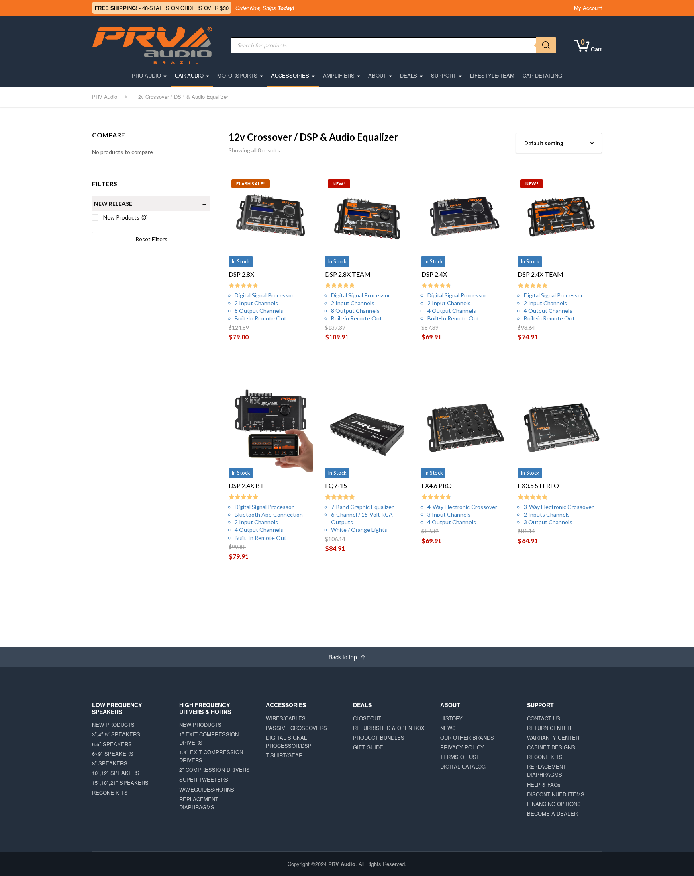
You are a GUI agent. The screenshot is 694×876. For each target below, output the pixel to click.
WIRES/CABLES (286, 718)
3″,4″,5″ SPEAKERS (116, 734)
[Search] (546, 45)
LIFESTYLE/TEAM (492, 75)
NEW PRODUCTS (113, 724)
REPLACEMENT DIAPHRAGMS (198, 803)
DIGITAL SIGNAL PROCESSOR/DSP (289, 741)
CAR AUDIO (189, 75)
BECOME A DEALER (552, 813)
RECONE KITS (110, 792)
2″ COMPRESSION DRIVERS (214, 769)
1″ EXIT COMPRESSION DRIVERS (209, 738)
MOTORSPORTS (237, 75)
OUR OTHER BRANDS (467, 737)
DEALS (408, 75)
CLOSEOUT (367, 718)
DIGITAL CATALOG (463, 766)
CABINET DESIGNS (551, 747)
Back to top (344, 657)
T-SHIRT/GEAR (284, 755)
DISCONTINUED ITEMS (555, 794)
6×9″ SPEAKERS (112, 753)
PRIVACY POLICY (462, 747)
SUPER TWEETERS (203, 779)
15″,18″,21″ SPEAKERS (120, 782)
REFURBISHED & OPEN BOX (389, 728)
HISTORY (451, 718)
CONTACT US (543, 718)
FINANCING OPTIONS (554, 804)
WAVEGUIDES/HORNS (206, 789)
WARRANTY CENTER (553, 737)
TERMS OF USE (460, 757)
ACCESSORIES (290, 75)
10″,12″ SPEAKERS (115, 773)
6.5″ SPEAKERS (112, 744)
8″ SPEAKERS (109, 763)
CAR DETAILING (542, 75)
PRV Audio (341, 864)
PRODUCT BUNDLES (378, 737)
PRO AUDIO (146, 75)
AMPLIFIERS (339, 75)
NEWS (448, 728)
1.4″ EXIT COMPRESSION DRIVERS (211, 756)
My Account (588, 8)
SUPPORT (443, 75)
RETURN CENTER (549, 728)
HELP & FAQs (544, 784)
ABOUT (377, 75)
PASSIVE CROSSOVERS (296, 728)
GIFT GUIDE (368, 747)
